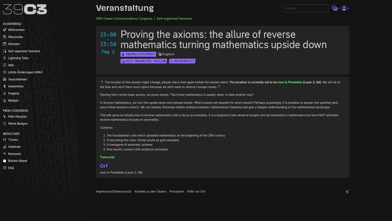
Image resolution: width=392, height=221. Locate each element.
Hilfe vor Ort (196, 191)
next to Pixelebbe (290, 82)
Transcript (107, 157)
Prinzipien (176, 191)
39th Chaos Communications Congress (124, 18)
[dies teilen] (347, 191)
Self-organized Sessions (174, 18)
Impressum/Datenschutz (113, 191)
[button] (336, 8)
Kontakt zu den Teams (150, 191)
